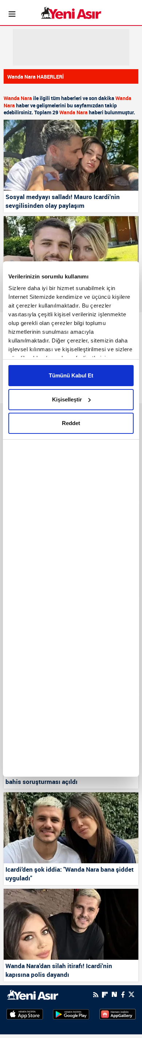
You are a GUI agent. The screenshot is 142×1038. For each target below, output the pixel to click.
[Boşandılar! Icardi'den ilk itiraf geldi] (71, 251)
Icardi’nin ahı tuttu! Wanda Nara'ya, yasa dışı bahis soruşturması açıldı (67, 777)
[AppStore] (25, 1014)
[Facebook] (123, 994)
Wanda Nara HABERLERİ (35, 76)
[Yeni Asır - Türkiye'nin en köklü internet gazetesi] (71, 13)
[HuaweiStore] (117, 1013)
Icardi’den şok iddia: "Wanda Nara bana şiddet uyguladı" (69, 873)
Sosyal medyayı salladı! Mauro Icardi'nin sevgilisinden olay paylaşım (62, 201)
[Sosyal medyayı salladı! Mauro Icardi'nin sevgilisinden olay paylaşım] (71, 155)
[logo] (32, 994)
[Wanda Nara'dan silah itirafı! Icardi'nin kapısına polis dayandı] (71, 924)
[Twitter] (131, 994)
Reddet (71, 423)
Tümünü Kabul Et (71, 375)
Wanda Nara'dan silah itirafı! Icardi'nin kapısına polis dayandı (58, 970)
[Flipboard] (105, 995)
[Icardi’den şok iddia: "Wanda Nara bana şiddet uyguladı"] (71, 827)
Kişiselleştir (67, 399)
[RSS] (95, 994)
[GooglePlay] (71, 1014)
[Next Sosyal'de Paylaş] (114, 994)
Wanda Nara (18, 98)
